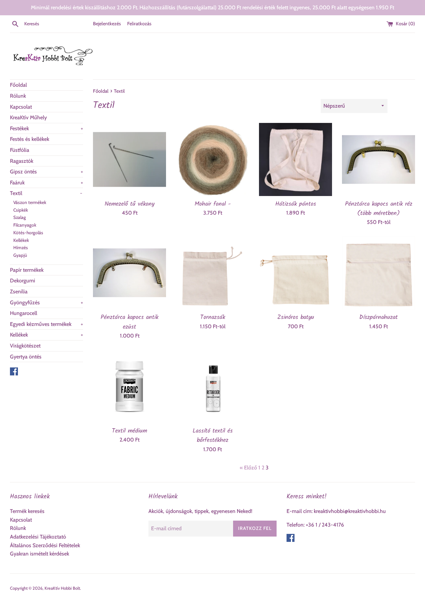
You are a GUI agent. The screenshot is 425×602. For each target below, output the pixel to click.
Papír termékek (26, 270)
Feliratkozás (139, 24)
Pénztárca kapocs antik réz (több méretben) (378, 208)
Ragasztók (21, 161)
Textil (46, 193)
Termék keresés (27, 511)
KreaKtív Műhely (28, 117)
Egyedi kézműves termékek (46, 324)
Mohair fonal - (213, 204)
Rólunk (18, 96)
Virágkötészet (25, 346)
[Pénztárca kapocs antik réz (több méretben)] (378, 159)
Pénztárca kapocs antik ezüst (129, 322)
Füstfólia (19, 150)
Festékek (46, 128)
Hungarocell (23, 313)
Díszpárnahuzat (378, 317)
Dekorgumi (22, 280)
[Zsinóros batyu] (295, 272)
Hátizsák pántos (295, 204)
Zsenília (19, 291)
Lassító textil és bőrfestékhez (213, 435)
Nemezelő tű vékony (129, 204)
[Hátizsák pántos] (295, 159)
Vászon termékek (29, 202)
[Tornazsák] (212, 272)
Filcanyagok (24, 225)
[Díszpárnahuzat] (378, 272)
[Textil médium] (129, 386)
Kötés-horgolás (28, 232)
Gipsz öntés (46, 171)
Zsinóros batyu (295, 317)
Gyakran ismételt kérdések (39, 554)
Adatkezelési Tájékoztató (38, 537)
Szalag (19, 217)
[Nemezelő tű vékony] (129, 159)
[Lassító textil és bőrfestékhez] (212, 386)
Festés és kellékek (29, 139)
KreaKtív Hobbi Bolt (62, 588)
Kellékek (21, 240)
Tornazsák (212, 317)
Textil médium (129, 431)
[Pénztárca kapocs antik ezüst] (129, 272)
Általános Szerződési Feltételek (45, 545)
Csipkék (20, 210)
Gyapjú (20, 255)
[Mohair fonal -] (212, 159)
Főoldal (18, 85)
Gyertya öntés (26, 356)
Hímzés (20, 247)
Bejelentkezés (107, 24)
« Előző (248, 467)
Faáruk (46, 182)
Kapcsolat (21, 107)
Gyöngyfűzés (46, 302)
